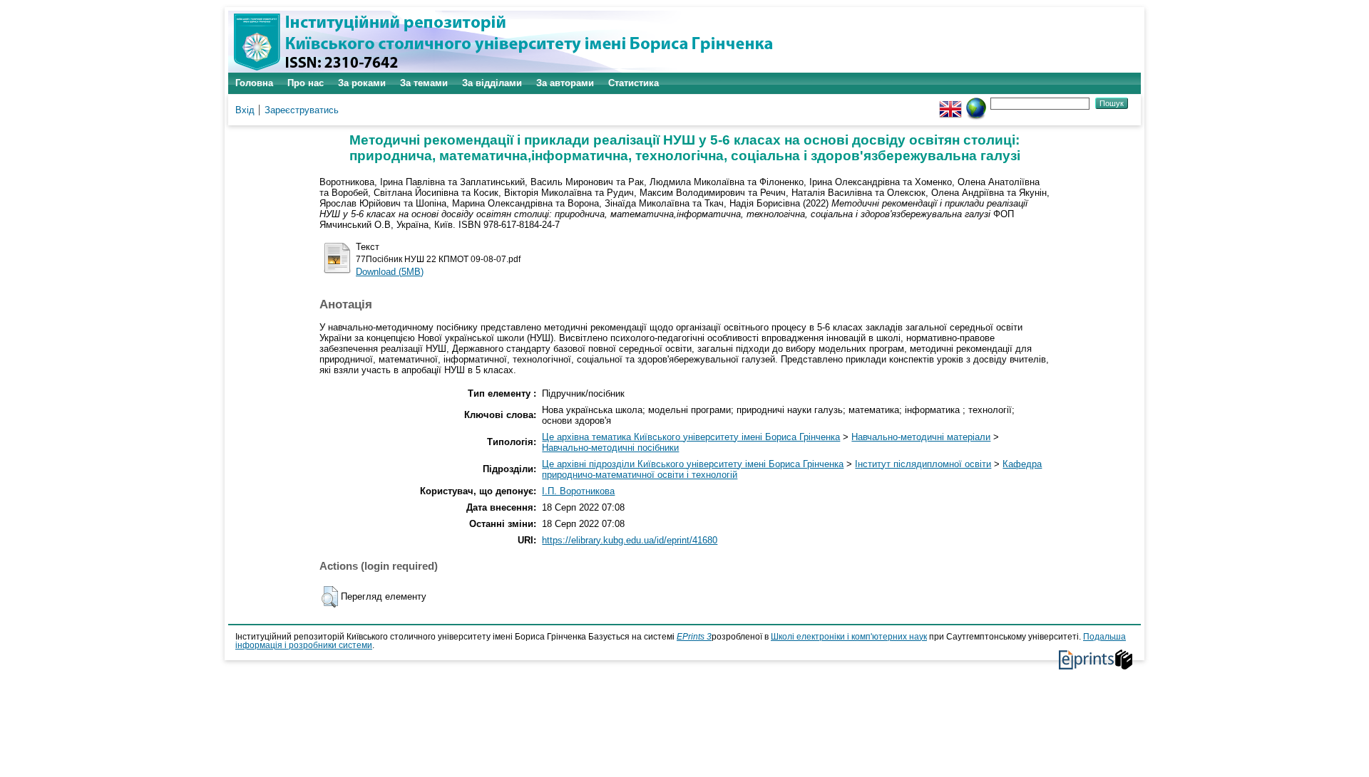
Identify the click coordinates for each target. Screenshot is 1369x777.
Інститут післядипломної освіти (923, 464)
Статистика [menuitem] (633, 83)
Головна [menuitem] (254, 83)
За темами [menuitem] (424, 83)
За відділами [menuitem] (492, 83)
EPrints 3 (694, 636)
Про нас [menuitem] (305, 83)
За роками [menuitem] (362, 83)
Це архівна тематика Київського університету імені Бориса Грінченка (691, 437)
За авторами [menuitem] (565, 83)
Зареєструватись (302, 110)
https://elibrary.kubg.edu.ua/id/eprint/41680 (629, 540)
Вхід (245, 110)
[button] (330, 596)
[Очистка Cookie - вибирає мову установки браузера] (976, 103)
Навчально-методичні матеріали (920, 437)
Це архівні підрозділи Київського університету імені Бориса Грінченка (693, 464)
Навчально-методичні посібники (610, 447)
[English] (950, 103)
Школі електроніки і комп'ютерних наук (849, 636)
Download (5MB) (390, 271)
